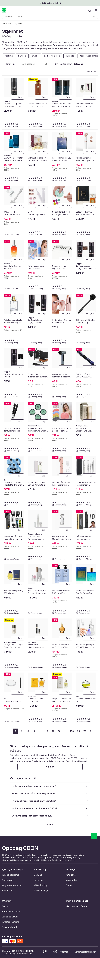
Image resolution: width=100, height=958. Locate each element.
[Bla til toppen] (94, 836)
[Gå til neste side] (90, 731)
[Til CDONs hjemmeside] (4, 10)
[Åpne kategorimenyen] (96, 10)
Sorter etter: (66, 63)
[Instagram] (45, 951)
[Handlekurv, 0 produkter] (89, 10)
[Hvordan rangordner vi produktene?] (56, 64)
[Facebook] (55, 951)
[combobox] (50, 16)
